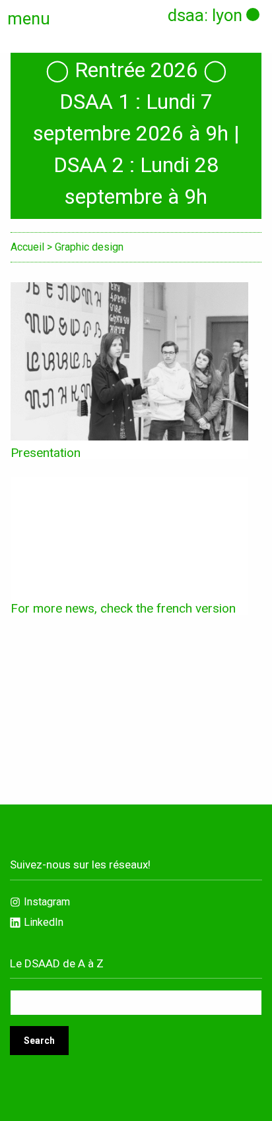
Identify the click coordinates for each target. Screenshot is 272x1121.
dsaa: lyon (205, 15)
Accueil (27, 247)
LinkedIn (43, 922)
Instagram (47, 901)
